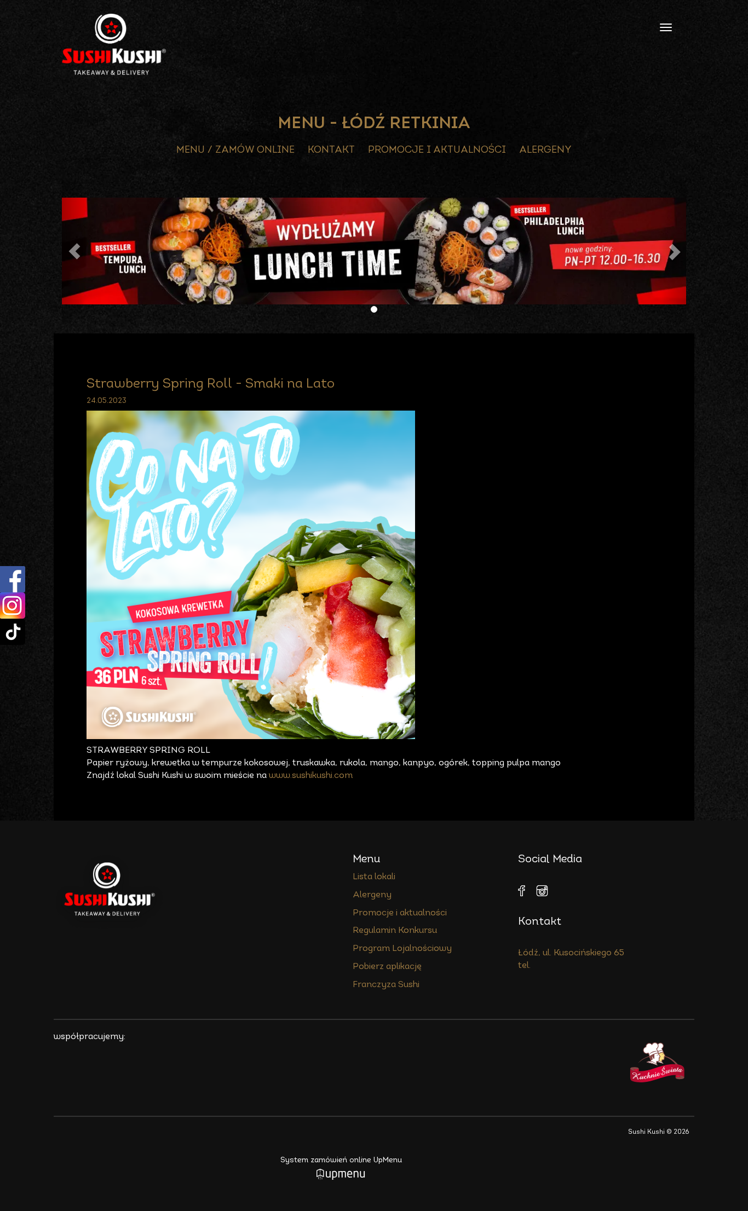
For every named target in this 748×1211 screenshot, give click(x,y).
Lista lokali (374, 877)
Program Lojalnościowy (402, 948)
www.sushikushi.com (311, 775)
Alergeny (545, 150)
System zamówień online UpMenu (341, 1160)
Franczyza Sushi (386, 985)
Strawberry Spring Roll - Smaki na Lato (211, 384)
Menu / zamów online (235, 150)
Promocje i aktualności (437, 150)
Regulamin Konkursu (395, 930)
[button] (74, 251)
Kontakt (331, 150)
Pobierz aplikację (387, 966)
